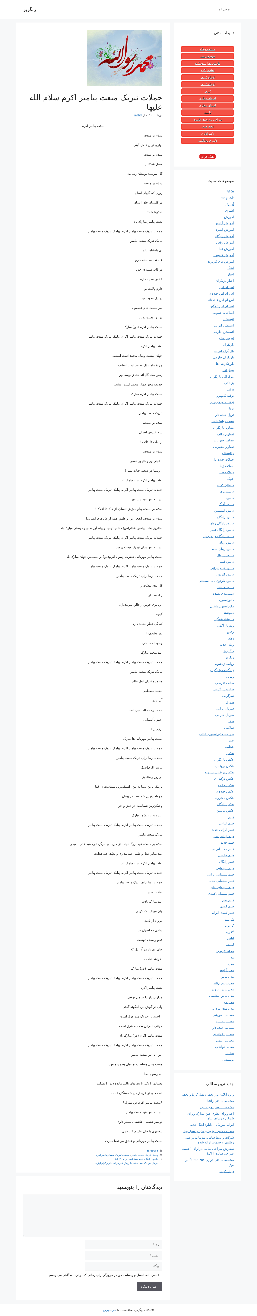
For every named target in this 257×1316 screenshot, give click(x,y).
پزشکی (229, 383)
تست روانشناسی (222, 421)
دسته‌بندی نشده (223, 593)
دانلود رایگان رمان (222, 523)
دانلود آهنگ (226, 504)
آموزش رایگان (224, 236)
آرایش (229, 204)
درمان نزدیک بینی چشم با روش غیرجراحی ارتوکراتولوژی (126, 1162)
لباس (230, 938)
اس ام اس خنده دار (220, 293)
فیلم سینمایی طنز (222, 887)
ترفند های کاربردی (222, 402)
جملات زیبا (227, 466)
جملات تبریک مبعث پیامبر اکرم (112, 1154)
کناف (208, 91)
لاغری (230, 932)
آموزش (229, 217)
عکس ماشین (225, 810)
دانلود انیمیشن (224, 510)
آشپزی (229, 210)
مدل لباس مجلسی (221, 996)
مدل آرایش (226, 970)
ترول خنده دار (224, 415)
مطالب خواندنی (223, 1034)
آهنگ (230, 268)
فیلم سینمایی (225, 868)
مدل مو (229, 1002)
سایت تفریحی (224, 683)
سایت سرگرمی (223, 689)
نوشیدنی (228, 1059)
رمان (230, 638)
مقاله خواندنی (224, 1047)
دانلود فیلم (227, 561)
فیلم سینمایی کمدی (221, 893)
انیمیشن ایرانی (224, 325)
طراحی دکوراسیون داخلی (216, 734)
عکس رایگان (225, 804)
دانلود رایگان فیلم (222, 530)
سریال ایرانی (225, 708)
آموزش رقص (225, 242)
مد (232, 957)
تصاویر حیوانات (224, 440)
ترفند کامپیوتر (225, 395)
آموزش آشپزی (224, 230)
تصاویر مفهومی (223, 447)
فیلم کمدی (227, 906)
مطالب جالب (225, 1021)
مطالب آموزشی (223, 1015)
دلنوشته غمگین (224, 619)
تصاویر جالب (225, 434)
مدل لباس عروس (222, 989)
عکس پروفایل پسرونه (219, 772)
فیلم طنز (228, 900)
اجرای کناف (207, 77)
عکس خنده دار (224, 791)
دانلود (230, 498)
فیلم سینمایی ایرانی (220, 874)
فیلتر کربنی (226, 1171)
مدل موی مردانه (223, 1008)
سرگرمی (228, 696)
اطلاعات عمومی (223, 312)
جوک (230, 478)
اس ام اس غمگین (222, 306)
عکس (230, 753)
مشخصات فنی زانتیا (220, 1101)
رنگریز (29, 9)
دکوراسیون (226, 600)
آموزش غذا (226, 249)
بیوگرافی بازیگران (222, 376)
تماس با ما (224, 9)
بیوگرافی (228, 370)
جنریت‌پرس (109, 1310)
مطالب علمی (225, 1040)
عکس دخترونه (224, 798)
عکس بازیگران (224, 759)
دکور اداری (207, 133)
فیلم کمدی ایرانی (222, 913)
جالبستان (228, 453)
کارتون (229, 925)
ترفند (230, 389)
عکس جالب (226, 785)
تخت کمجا (207, 126)
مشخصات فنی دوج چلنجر (217, 1107)
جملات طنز (226, 472)
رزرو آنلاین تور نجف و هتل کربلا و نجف (208, 1094)
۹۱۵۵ (230, 191)
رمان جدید (227, 644)
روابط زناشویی (224, 664)
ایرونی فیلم (226, 338)
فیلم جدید (227, 842)
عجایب (229, 747)
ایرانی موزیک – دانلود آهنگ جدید (212, 1125)
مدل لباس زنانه (224, 983)
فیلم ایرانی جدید (223, 830)
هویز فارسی (207, 56)
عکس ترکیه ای (224, 779)
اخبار (230, 274)
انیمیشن (228, 319)
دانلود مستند (225, 587)
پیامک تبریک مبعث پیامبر (144, 1154)
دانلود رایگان (225, 517)
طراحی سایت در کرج (207, 63)
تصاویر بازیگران (223, 427)
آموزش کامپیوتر (223, 255)
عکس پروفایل (224, 766)
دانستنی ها (227, 491)
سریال (229, 702)
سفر (231, 721)
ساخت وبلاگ (207, 49)
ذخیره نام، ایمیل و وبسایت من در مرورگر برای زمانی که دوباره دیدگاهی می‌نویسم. (103, 1275)
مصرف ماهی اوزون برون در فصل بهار (208, 1131)
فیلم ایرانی (226, 823)
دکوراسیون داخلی (222, 606)
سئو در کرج (207, 70)
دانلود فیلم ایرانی (222, 568)
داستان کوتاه (225, 485)
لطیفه (230, 944)
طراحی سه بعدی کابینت (207, 119)
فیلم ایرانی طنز (223, 836)
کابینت (207, 112)
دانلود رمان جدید (222, 549)
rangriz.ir (152, 1150)
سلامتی (229, 727)
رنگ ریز (229, 651)
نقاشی (229, 1053)
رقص (230, 632)
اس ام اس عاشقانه (221, 300)
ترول (230, 408)
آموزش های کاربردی (220, 261)
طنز (231, 740)
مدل (231, 964)
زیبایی (230, 676)
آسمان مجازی (207, 98)
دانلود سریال (225, 555)
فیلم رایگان (226, 862)
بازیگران (228, 344)
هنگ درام (207, 156)
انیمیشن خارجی (223, 332)
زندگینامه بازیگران (222, 670)
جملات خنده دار (223, 459)
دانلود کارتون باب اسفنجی (216, 581)
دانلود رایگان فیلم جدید (218, 536)
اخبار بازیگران (225, 281)
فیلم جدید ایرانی (223, 849)
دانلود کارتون (225, 574)
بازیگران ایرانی (224, 351)
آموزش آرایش (224, 223)
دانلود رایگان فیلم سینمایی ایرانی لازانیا (136, 1158)
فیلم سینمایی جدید (221, 881)
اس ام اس (226, 287)
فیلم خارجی (226, 855)
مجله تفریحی (225, 951)
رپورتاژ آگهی (225, 625)
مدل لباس (227, 976)
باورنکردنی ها (225, 364)
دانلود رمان (226, 542)
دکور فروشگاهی (207, 140)
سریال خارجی (224, 715)
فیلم (231, 817)
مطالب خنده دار (223, 1027)
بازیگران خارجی (223, 357)
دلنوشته (229, 613)
